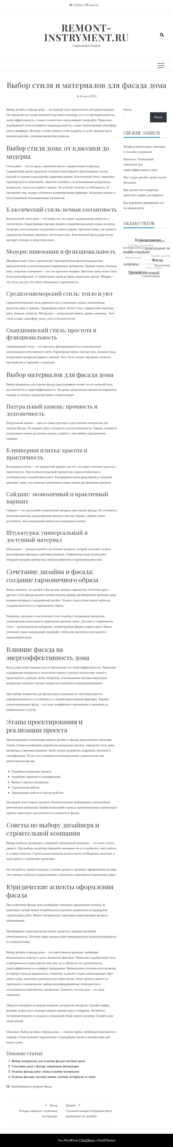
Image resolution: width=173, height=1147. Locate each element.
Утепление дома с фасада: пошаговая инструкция (45, 1066)
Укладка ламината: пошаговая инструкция (38, 1110)
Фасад (48, 1086)
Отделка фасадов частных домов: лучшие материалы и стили (53, 1077)
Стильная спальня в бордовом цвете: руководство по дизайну (89, 1110)
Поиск (127, 109)
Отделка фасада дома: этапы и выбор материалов (45, 1071)
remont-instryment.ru (86, 32)
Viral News (87, 1140)
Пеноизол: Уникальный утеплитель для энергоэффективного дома (140, 164)
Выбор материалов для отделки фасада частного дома (48, 1061)
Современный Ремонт (86, 46)
